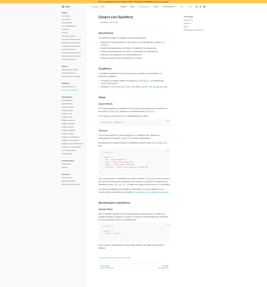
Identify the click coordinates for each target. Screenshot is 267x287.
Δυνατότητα (188, 20)
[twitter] (200, 7)
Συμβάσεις (187, 23)
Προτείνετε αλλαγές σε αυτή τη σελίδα (115, 258)
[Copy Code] (167, 122)
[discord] (204, 7)
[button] (72, 12)
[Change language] (182, 6)
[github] (197, 7)
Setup (186, 27)
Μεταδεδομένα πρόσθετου (193, 30)
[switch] (190, 7)
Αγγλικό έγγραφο (161, 2)
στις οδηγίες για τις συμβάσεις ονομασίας (151, 192)
